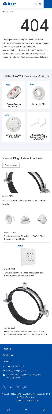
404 (11, 12)
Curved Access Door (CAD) (14, 105)
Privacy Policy (32, 400)
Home (5, 12)
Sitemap (17, 400)
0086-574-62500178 (15, 366)
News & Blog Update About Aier (22, 158)
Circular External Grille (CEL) (13, 136)
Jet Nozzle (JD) (38, 104)
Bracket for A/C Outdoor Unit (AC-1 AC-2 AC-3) (38, 137)
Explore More (11, 165)
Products (7, 349)
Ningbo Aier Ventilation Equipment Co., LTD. (31, 394)
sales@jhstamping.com (16, 371)
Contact (6, 361)
